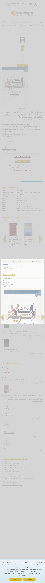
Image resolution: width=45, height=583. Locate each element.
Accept (15, 579)
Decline (29, 579)
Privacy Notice (30, 573)
